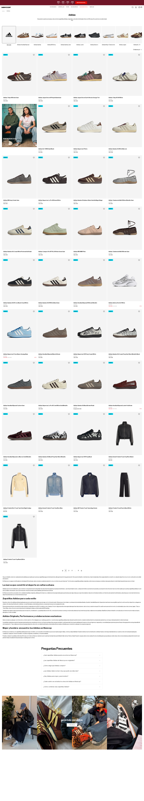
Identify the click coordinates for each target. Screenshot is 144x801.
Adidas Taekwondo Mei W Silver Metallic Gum (121, 200)
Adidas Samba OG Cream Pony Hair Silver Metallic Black (124, 354)
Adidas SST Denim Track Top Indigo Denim (85, 508)
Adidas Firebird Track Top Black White (14, 559)
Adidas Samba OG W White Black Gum (48, 303)
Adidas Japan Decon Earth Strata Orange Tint (87, 97)
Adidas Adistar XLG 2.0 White (117, 303)
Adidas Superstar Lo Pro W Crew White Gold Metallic (53, 405)
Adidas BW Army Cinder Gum (11, 200)
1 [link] (65, 570)
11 (78, 570)
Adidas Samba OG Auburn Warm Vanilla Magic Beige (88, 200)
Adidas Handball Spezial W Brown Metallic (85, 303)
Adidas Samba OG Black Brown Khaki (84, 405)
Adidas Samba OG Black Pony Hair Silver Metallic (52, 456)
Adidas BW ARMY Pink (80, 251)
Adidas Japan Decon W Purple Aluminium (49, 97)
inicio (3, 10)
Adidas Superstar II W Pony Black (83, 456)
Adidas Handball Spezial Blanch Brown (49, 354)
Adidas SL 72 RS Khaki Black (46, 149)
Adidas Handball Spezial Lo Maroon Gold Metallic (17, 456)
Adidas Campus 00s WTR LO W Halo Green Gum (51, 251)
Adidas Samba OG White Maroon (118, 149)
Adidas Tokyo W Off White (116, 97)
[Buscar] (133, 7)
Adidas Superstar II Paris (80, 149)
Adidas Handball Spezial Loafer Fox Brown (120, 405)
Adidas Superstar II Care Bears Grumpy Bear (15, 354)
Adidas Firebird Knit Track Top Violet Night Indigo (17, 508)
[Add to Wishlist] (33, 55)
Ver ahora (72, 725)
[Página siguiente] (81, 571)
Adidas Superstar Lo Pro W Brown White (49, 200)
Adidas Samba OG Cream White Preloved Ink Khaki (17, 251)
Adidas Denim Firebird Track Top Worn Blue (50, 508)
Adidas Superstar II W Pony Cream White (85, 354)
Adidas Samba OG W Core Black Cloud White (15, 303)
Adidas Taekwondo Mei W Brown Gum (119, 251)
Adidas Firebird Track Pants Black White (120, 508)
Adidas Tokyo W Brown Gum (11, 97)
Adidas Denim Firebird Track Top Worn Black (121, 456)
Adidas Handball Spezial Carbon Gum (13, 405)
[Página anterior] (63, 571)
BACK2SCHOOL (81, 2)
